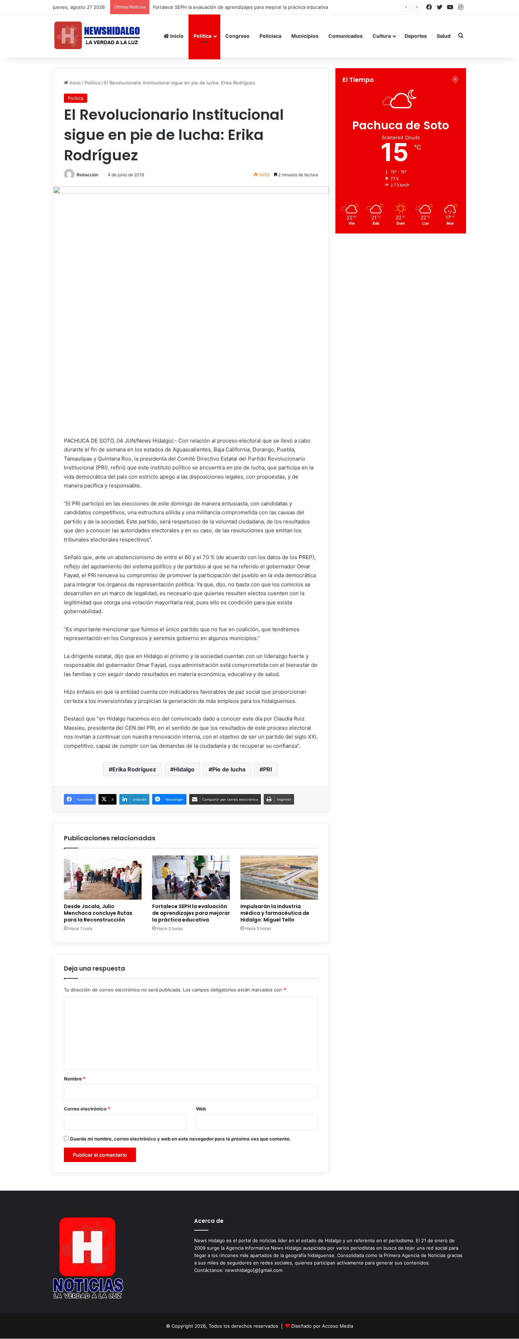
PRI (267, 769)
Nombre (74, 1079)
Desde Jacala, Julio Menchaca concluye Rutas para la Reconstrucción (98, 913)
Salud (444, 36)
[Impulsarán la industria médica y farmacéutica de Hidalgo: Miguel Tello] (279, 877)
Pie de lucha (228, 769)
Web (201, 1109)
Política (202, 36)
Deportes (416, 36)
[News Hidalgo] (97, 36)
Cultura (381, 36)
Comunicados (345, 36)
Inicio (176, 36)
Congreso (237, 36)
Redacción (87, 174)
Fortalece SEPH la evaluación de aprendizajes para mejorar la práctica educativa (191, 913)
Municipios (304, 36)
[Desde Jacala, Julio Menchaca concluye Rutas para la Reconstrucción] (103, 877)
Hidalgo (184, 769)
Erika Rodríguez (134, 769)
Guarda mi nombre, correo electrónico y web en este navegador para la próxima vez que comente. (180, 1139)
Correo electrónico (87, 1109)
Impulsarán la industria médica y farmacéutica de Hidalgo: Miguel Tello (274, 913)
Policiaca (270, 36)
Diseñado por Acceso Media (322, 1326)
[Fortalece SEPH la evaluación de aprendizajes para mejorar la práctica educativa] (191, 877)
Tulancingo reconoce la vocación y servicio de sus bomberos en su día (234, 7)
